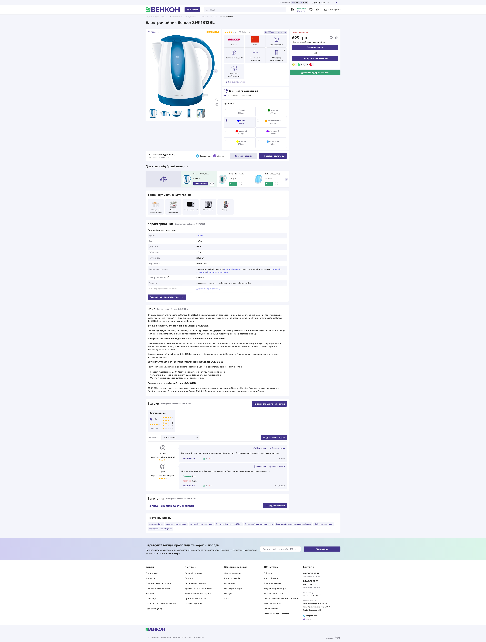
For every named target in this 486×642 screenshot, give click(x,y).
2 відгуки (246, 32)
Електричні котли (272, 603)
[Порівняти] (336, 37)
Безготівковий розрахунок (198, 593)
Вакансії (150, 593)
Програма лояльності (195, 598)
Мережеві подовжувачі (173, 211)
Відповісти (189, 459)
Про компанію (152, 573)
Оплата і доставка (193, 573)
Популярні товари (233, 588)
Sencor (234, 45)
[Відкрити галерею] (217, 104)
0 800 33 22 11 (320, 2)
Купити (233, 184)
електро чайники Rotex (176, 524)
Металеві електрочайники (201, 524)
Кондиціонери (271, 578)
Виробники (229, 583)
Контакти (150, 578)
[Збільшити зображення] (217, 100)
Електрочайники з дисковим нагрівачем (293, 524)
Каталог (194, 9)
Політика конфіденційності (159, 588)
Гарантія (189, 578)
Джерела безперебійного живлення (281, 598)
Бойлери (268, 573)
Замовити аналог (315, 47)
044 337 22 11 (310, 581)
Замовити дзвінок (243, 156)
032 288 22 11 (310, 584)
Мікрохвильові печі (191, 210)
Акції (226, 598)
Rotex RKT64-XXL (236, 174)
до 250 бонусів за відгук (275, 32)
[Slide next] (215, 71)
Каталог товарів (232, 578)
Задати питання (277, 505)
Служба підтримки (194, 603)
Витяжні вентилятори (274, 593)
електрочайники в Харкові (160, 529)
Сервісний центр (154, 608)
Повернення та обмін (195, 583)
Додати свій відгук (275, 437)
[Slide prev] (151, 71)
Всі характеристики (236, 82)
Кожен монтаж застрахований (161, 603)
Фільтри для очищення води (155, 211)
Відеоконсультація (275, 156)
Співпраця (151, 598)
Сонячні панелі (271, 608)
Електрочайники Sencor (208, 17)
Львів (304, 3)
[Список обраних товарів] (311, 10)
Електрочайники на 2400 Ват (228, 524)
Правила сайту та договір (158, 583)
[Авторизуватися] (292, 10)
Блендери (225, 210)
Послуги (228, 593)
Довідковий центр (233, 573)
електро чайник (156, 524)
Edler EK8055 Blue (272, 174)
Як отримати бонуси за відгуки (269, 404)
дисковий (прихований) (208, 289)
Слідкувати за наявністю (315, 58)
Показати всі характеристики (164, 297)
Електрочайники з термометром (259, 524)
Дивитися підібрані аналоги (315, 72)
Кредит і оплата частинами (198, 588)
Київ (296, 3)
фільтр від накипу (232, 269)
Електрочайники (191, 17)
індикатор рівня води (217, 272)
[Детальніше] (284, 50)
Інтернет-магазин (152, 17)
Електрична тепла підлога (276, 614)
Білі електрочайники (323, 524)
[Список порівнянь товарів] (318, 10)
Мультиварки (208, 210)
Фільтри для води (272, 583)
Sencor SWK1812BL (201, 174)
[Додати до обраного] (331, 37)
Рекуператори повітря (275, 588)
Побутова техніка (176, 17)
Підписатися (322, 549)
